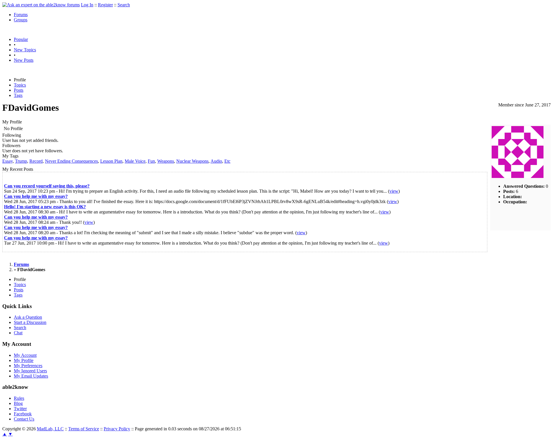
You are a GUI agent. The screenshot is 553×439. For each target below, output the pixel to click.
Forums (21, 14)
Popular (21, 39)
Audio (216, 161)
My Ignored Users (30, 370)
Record (36, 161)
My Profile (23, 360)
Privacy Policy (117, 428)
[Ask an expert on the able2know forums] (41, 4)
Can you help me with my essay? (36, 196)
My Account (25, 355)
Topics (20, 84)
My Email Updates (31, 376)
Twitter (20, 408)
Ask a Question (28, 317)
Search (124, 4)
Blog (18, 403)
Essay (7, 161)
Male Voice (135, 161)
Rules (19, 398)
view (393, 191)
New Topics (25, 49)
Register (105, 4)
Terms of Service (83, 428)
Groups (20, 19)
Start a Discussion (30, 322)
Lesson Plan (111, 161)
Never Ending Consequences (71, 161)
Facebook (23, 413)
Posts (18, 90)
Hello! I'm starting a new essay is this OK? (45, 206)
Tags (18, 95)
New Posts (23, 60)
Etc (227, 161)
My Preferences (28, 365)
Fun (151, 161)
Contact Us (24, 419)
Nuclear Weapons (192, 161)
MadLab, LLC (50, 428)
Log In (87, 4)
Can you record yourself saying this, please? (47, 185)
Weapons (165, 161)
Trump (21, 161)
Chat (18, 332)
